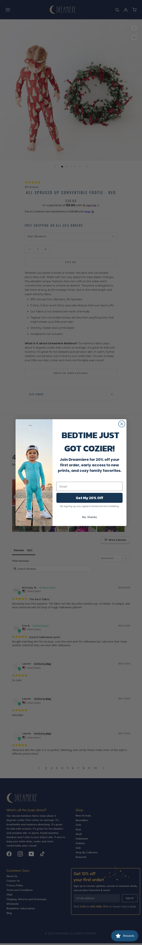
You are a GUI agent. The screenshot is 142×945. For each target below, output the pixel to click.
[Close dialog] (122, 424)
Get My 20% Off (89, 498)
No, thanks (89, 517)
